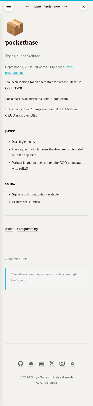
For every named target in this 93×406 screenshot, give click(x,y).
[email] (31, 365)
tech (47, 6)
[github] (20, 365)
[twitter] (51, 365)
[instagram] (62, 365)
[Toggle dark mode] (83, 6)
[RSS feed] (72, 365)
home (36, 6)
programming (14, 72)
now (57, 6)
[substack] (41, 365)
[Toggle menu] (8, 6)
